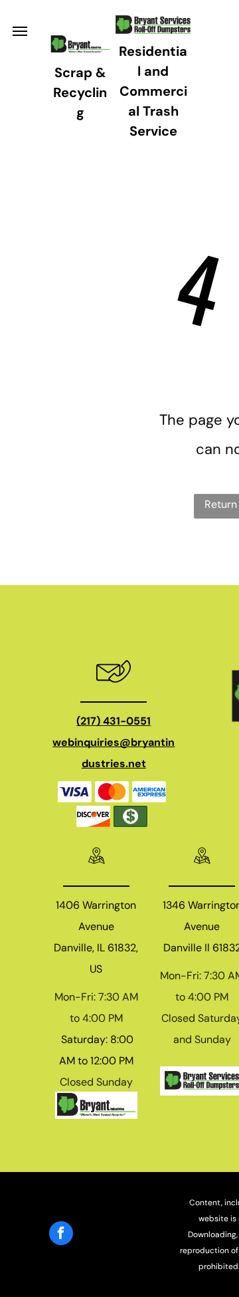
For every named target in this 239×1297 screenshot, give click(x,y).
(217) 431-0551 (113, 721)
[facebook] (61, 1234)
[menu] (20, 31)
